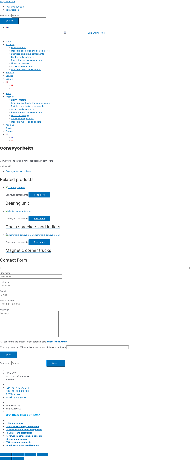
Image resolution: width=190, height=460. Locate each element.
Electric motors (18, 47)
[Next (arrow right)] (18, 458)
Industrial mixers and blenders (26, 69)
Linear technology (20, 63)
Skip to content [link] (7, 1)
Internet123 (72, 450)
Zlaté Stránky (120, 450)
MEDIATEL (94, 450)
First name (5, 273)
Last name (5, 282)
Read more (39, 194)
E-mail (3, 291)
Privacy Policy (135, 450)
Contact (9, 79)
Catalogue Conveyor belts (18, 171)
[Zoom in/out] (6, 454)
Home (8, 41)
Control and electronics (22, 57)
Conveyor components (22, 66)
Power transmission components (27, 60)
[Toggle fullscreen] (18, 454)
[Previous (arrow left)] (6, 458)
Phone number (7, 300)
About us (10, 72)
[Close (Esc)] (42, 454)
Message (4, 309)
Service (9, 76)
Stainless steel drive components (27, 54)
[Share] (30, 454)
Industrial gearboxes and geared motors (30, 50)
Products (10, 44)
